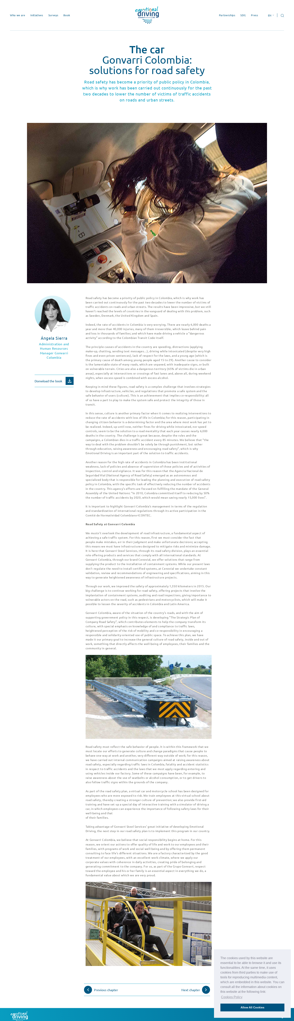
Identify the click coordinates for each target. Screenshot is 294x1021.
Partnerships (227, 15)
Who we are (17, 15)
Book (66, 15)
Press (254, 15)
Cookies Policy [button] (231, 997)
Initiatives (36, 15)
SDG (243, 15)
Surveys (53, 15)
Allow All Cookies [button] (252, 1007)
